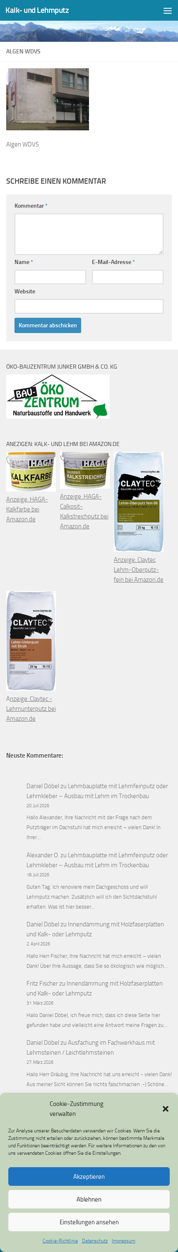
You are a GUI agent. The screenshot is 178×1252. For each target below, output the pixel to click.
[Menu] (167, 10)
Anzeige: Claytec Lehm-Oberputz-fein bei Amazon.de (139, 569)
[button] (165, 1109)
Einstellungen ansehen (89, 1222)
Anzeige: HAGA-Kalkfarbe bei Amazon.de (27, 509)
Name (23, 262)
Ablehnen (89, 1199)
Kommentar (31, 205)
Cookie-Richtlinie (60, 1241)
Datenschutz (95, 1241)
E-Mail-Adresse (113, 262)
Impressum (123, 1241)
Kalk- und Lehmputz (37, 10)
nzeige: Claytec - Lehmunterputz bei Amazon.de (31, 708)
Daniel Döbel (42, 786)
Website (24, 291)
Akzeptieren (89, 1176)
